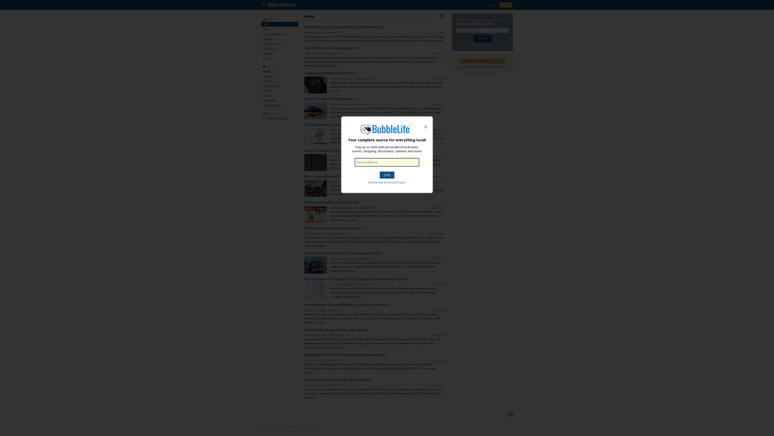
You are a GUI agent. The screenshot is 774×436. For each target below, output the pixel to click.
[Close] (425, 127)
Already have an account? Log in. (387, 182)
